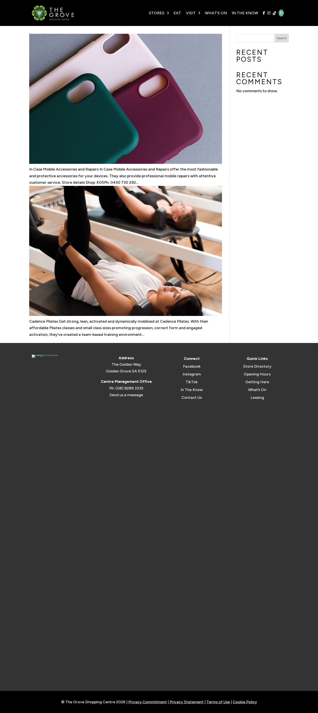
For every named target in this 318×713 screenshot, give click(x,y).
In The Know (192, 389)
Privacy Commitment (147, 702)
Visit (191, 13)
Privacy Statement (187, 702)
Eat (177, 13)
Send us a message (126, 395)
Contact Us (191, 397)
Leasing (257, 397)
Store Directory (257, 366)
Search (281, 38)
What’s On (216, 13)
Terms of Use (218, 702)
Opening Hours (257, 374)
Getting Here (257, 382)
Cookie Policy (245, 702)
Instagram (192, 374)
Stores (156, 13)
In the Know (245, 13)
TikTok (192, 382)
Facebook (192, 366)
